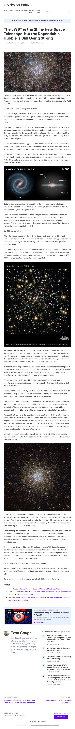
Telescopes (39, 43)
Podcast (17, 10)
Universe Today (18, 4)
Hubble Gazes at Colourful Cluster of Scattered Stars (40, 589)
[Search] (69, 11)
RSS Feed (38, 11)
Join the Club (31, 11)
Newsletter (24, 10)
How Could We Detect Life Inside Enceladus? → (58, 701)
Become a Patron (61, 716)
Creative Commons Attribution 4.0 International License (45, 725)
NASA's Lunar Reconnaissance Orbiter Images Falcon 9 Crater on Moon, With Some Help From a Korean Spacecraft (59, 679)
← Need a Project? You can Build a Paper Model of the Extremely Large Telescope (19, 701)
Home (5, 10)
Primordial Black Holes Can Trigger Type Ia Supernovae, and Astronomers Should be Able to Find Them (59, 639)
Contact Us (32, 721)
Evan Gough (9, 43)
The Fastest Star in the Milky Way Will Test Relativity (59, 658)
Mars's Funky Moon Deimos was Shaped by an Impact (58, 649)
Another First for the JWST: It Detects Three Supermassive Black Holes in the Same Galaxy (58, 667)
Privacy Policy (42, 721)
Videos (11, 10)
